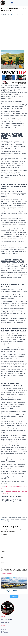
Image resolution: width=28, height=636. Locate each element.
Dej (6, 517)
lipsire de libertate (17, 517)
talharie (17, 519)
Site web (3, 562)
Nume (3, 551)
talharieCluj (23, 519)
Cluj (3, 517)
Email (2, 557)
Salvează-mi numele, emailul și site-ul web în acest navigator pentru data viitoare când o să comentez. (14, 570)
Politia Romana (9, 519)
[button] (12, 3)
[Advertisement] (14, 35)
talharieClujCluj (6, 521)
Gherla (9, 517)
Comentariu (4, 534)
